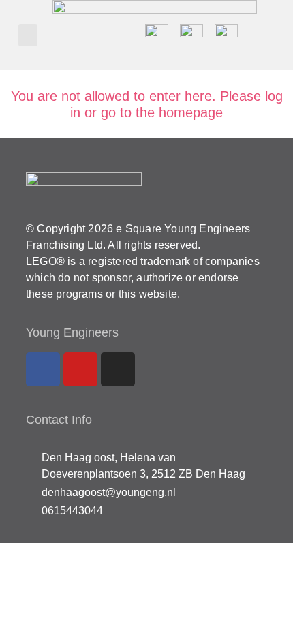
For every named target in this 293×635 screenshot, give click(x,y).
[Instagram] (118, 369)
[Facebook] (43, 369)
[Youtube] (80, 369)
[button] (27, 35)
